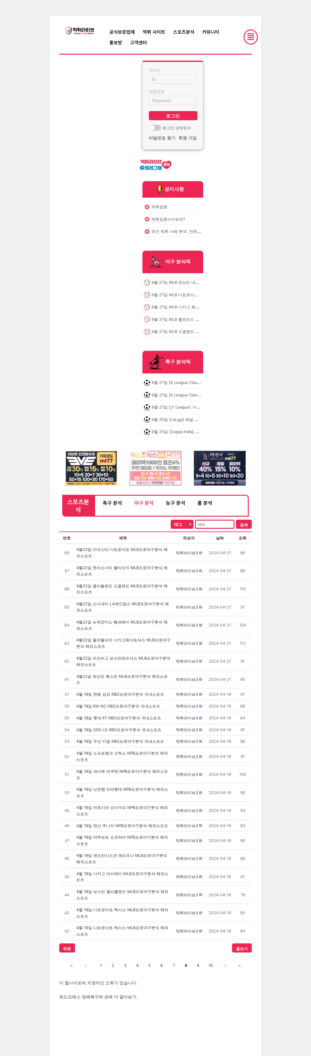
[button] (187, 552)
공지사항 (174, 189)
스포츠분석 (183, 32)
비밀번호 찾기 (162, 137)
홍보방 (115, 42)
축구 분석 (112, 502)
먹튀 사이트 (154, 32)
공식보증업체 (122, 32)
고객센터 (138, 42)
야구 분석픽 (178, 262)
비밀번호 (157, 91)
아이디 (155, 70)
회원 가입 (188, 137)
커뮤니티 (210, 32)
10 (211, 965)
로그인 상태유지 (176, 127)
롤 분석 (204, 502)
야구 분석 (144, 502)
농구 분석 (175, 502)
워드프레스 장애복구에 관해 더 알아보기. (98, 996)
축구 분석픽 (178, 362)
